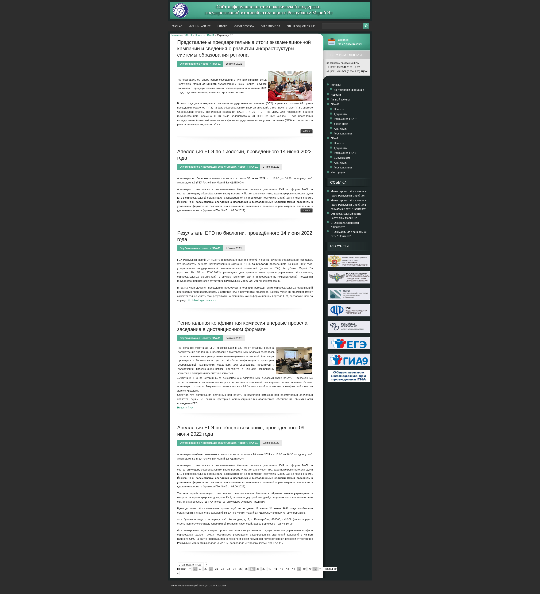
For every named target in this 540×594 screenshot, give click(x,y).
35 (240, 568)
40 (269, 568)
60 (304, 568)
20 (205, 568)
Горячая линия (343, 133)
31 (216, 568)
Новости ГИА (185, 407)
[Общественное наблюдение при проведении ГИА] (349, 376)
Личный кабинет (200, 26)
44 (293, 568)
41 (275, 568)
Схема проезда (244, 26)
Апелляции (340, 128)
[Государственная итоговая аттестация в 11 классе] (349, 348)
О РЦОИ (336, 85)
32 (222, 568)
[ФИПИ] (349, 299)
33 (228, 568)
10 (199, 568)
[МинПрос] (349, 266)
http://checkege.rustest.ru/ (201, 300)
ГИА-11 (188, 35)
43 (287, 568)
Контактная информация (349, 89)
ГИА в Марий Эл (270, 26)
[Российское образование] (349, 332)
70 (310, 568)
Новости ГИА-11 (204, 35)
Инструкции (338, 172)
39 (263, 568)
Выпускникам (342, 157)
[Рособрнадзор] (349, 282)
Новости (336, 94)
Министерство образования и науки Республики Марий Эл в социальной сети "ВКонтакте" (349, 204)
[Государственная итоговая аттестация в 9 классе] (349, 364)
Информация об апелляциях (218, 166)
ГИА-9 (334, 138)
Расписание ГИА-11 (346, 119)
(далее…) (306, 131)
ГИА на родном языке (301, 26)
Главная (177, 26)
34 (234, 568)
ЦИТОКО (222, 26)
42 (281, 568)
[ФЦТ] (349, 315)
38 (257, 568)
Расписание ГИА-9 (345, 153)
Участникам (341, 123)
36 (246, 568)
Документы (340, 114)
